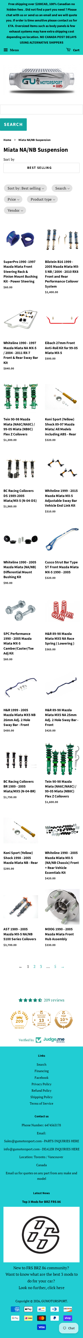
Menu (14, 50)
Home (7, 140)
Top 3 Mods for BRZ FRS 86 (41, 1201)
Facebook (41, 1077)
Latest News (41, 1193)
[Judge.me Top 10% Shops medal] (63, 1019)
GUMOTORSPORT (54, 1301)
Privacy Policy (41, 1084)
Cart (76, 50)
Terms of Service (41, 1103)
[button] (25, 188)
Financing (42, 1071)
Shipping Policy (41, 1097)
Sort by (9, 159)
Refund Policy (41, 1090)
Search (41, 1064)
